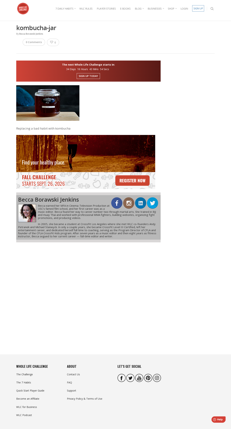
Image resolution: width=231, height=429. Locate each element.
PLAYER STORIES (106, 8)
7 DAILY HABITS (64, 8)
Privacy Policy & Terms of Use (84, 398)
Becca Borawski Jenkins (31, 33)
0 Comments (34, 42)
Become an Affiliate (27, 398)
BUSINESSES (155, 8)
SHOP (171, 8)
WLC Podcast (24, 415)
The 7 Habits (23, 382)
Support (71, 390)
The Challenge (24, 374)
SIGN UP (198, 8)
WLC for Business (26, 407)
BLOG (138, 8)
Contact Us (73, 374)
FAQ (69, 382)
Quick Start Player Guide (30, 390)
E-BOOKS (125, 8)
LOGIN (184, 8)
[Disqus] (88, 292)
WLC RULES (86, 8)
